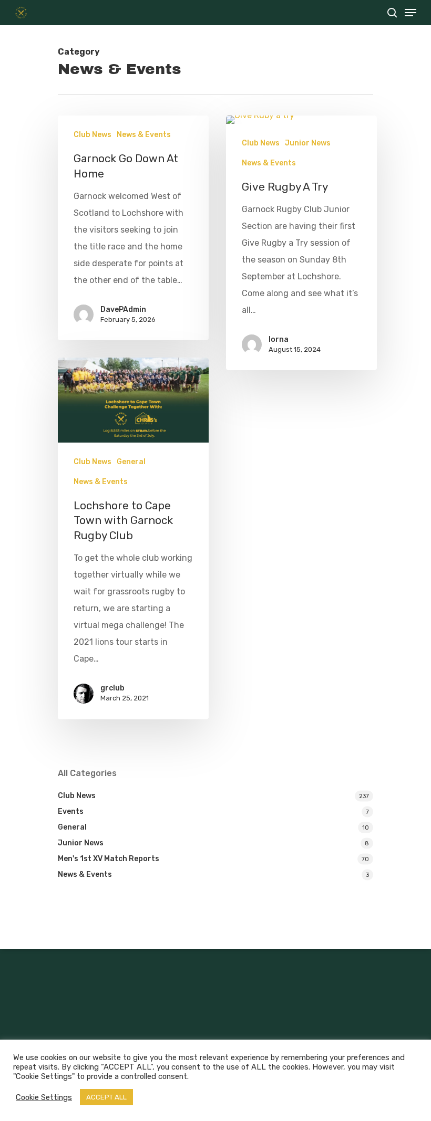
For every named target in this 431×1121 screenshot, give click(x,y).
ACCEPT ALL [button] (106, 1097)
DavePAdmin (123, 309)
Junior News (308, 143)
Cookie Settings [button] (44, 1097)
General (131, 461)
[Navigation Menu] (410, 12)
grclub (112, 688)
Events (71, 811)
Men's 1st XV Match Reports (108, 858)
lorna (279, 339)
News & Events (144, 134)
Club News (92, 134)
